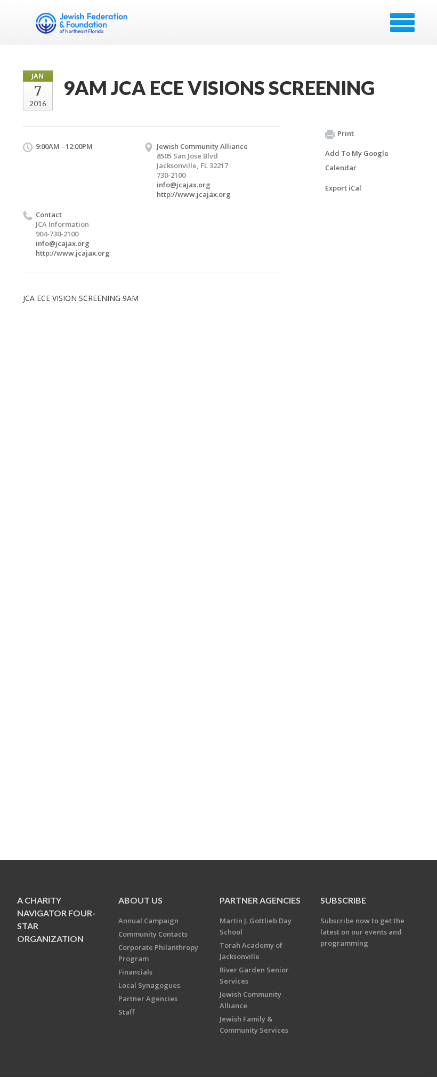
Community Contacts (153, 934)
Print (345, 133)
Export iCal (343, 188)
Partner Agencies (147, 998)
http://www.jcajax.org (194, 194)
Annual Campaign (148, 920)
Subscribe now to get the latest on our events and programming (362, 932)
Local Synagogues (149, 985)
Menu (402, 22)
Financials (135, 972)
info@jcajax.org (184, 184)
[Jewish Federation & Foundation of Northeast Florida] (83, 26)
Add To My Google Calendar (357, 160)
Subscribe (343, 900)
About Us (140, 900)
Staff (126, 1012)
